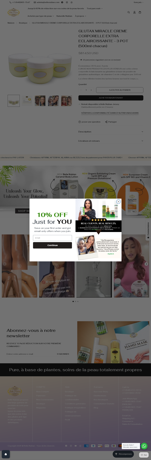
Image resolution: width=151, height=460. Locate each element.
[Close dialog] (118, 202)
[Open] (6, 454)
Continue (52, 245)
